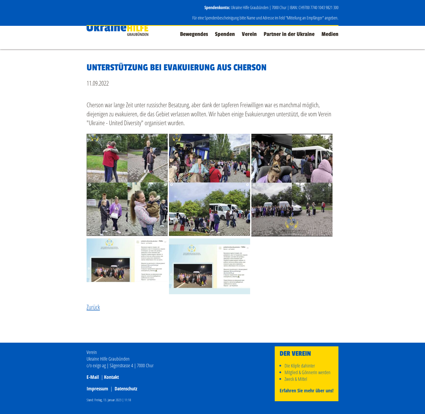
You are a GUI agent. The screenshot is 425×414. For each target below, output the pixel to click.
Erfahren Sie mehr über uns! (307, 390)
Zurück (93, 307)
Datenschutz (126, 388)
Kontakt (111, 377)
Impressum (97, 388)
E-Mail (93, 377)
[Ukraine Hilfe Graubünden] (117, 33)
